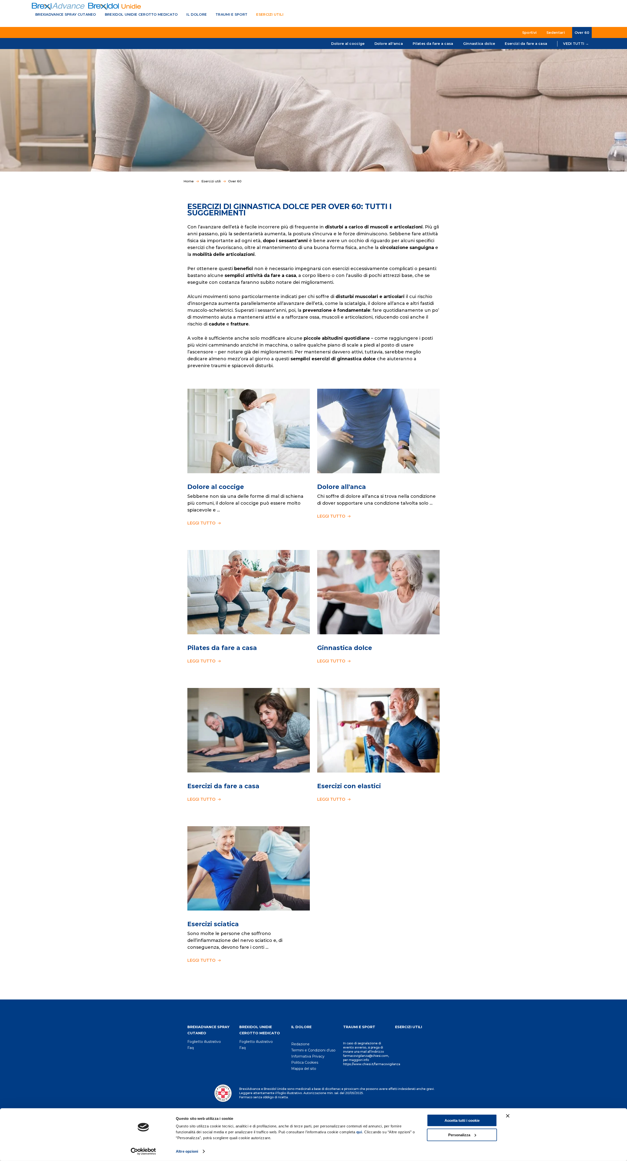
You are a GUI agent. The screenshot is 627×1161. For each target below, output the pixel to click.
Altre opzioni (187, 1151)
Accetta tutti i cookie (462, 1120)
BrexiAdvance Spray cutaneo (65, 14)
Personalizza (459, 1135)
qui (359, 1132)
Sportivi (529, 32)
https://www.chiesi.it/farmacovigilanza (371, 1064)
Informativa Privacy (308, 1056)
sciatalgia (355, 303)
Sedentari (555, 32)
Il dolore (196, 14)
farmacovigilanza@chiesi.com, (366, 1056)
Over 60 (582, 32)
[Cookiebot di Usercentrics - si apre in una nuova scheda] (143, 1151)
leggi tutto (202, 523)
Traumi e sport (231, 14)
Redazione (300, 1044)
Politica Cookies (304, 1062)
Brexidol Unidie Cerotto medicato (141, 14)
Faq (190, 1048)
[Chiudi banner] (507, 1116)
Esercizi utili (269, 14)
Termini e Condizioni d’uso (313, 1050)
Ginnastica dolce (479, 43)
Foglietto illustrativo (204, 1041)
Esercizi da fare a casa (526, 43)
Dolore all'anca (388, 43)
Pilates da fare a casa (433, 43)
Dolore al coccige (347, 43)
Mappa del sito (303, 1068)
